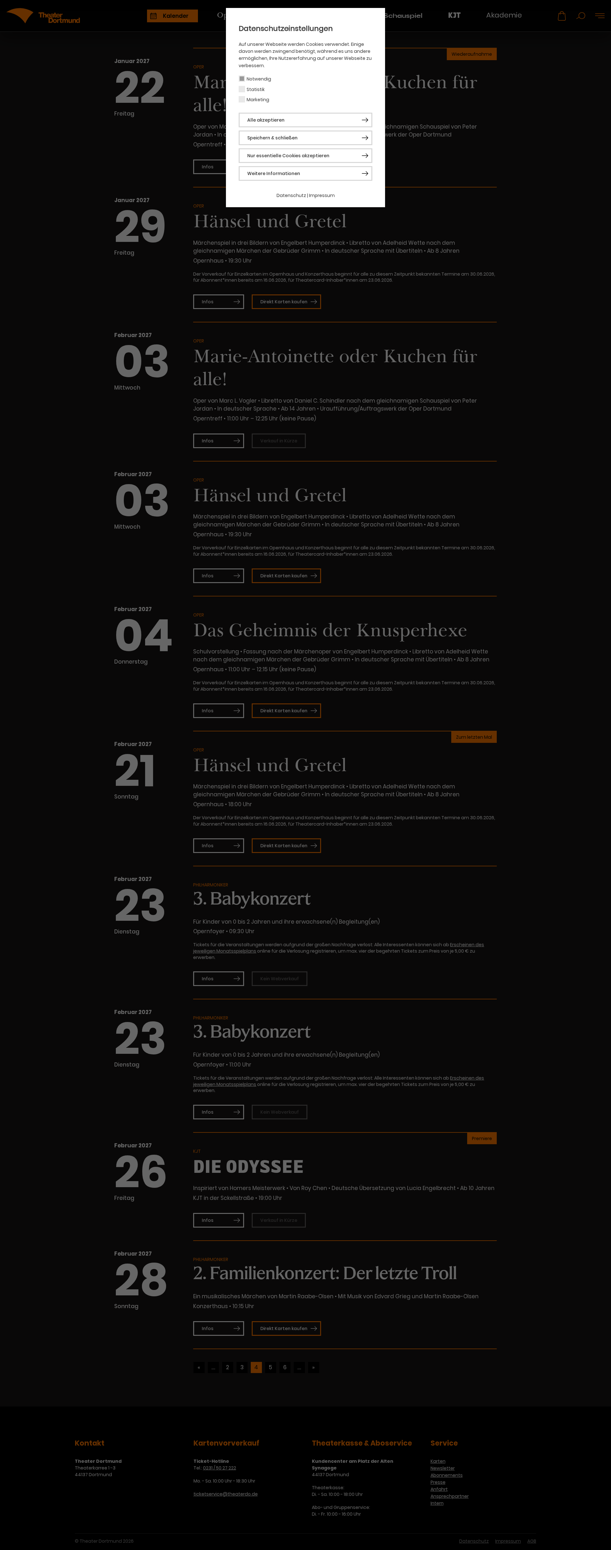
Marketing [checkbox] (258, 99)
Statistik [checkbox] (256, 89)
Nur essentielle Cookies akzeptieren (288, 155)
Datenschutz (291, 195)
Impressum (322, 195)
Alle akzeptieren (265, 120)
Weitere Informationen (273, 173)
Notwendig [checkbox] (259, 79)
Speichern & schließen (272, 138)
